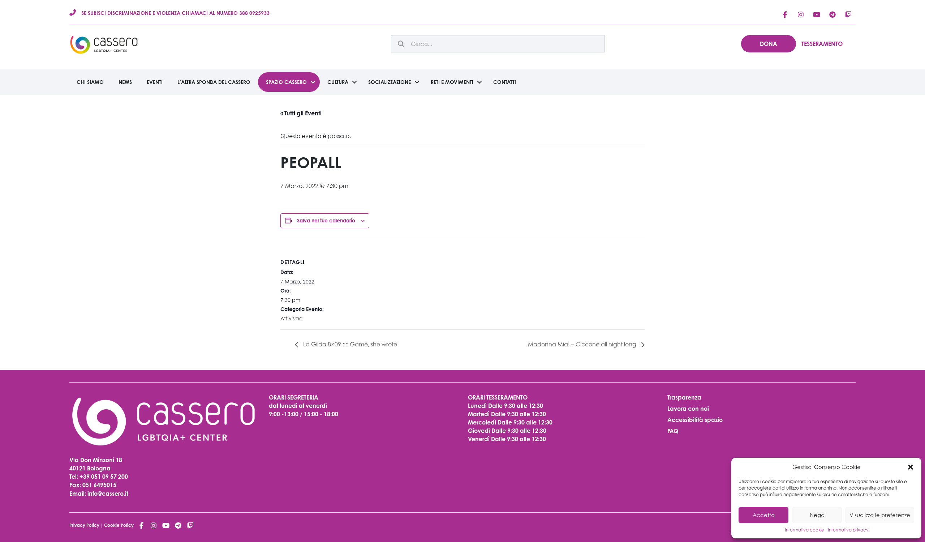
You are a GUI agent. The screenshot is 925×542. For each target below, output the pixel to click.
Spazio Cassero (286, 82)
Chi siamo (90, 82)
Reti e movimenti (452, 82)
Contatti (504, 82)
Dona (768, 43)
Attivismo (291, 318)
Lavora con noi (688, 408)
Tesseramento (822, 43)
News (125, 82)
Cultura (337, 82)
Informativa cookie (804, 530)
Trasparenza (684, 397)
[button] (910, 467)
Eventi (155, 82)
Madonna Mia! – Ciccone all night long (583, 344)
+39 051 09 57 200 (103, 476)
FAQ (672, 431)
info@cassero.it (107, 493)
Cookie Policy (119, 525)
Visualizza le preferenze (879, 515)
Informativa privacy (848, 530)
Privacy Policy (84, 525)
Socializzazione (389, 82)
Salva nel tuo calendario (326, 220)
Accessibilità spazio (695, 419)
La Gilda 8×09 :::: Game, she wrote (349, 344)
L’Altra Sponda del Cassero (213, 82)
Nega (817, 515)
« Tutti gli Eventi (301, 113)
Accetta (764, 515)
